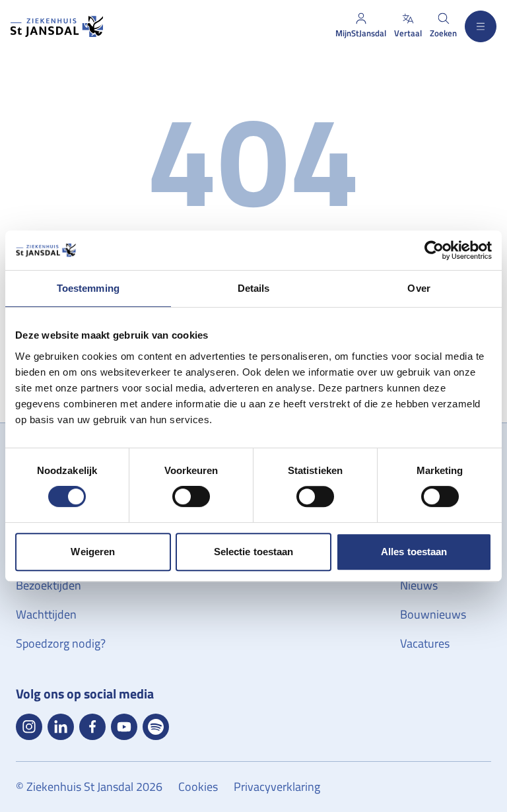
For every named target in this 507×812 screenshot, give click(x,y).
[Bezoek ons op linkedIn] (61, 727)
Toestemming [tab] (88, 288)
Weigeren (93, 551)
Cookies (198, 786)
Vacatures (425, 643)
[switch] (191, 496)
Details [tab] (254, 288)
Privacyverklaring (277, 786)
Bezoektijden (48, 585)
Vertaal (408, 33)
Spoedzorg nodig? (61, 643)
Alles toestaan (414, 551)
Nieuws (419, 585)
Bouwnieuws (433, 614)
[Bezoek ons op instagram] (29, 727)
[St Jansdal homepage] (57, 26)
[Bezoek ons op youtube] (124, 727)
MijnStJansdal (360, 33)
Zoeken (443, 33)
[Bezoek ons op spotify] (156, 727)
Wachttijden (46, 614)
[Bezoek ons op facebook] (92, 727)
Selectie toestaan (254, 551)
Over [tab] (418, 288)
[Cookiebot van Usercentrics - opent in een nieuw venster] (434, 250)
